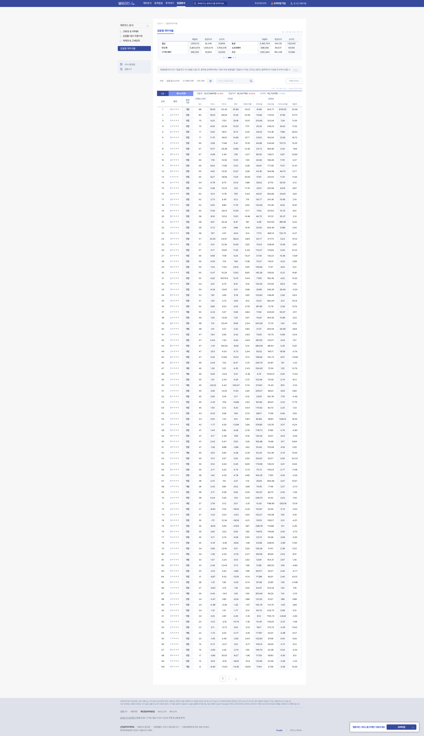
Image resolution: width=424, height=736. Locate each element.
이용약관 (133, 711)
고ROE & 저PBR (130, 31)
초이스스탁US (296, 730)
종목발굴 (158, 3)
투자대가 (170, 3)
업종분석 (181, 3)
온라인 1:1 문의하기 (128, 718)
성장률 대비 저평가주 (133, 36)
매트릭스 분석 (126, 25)
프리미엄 (401, 727)
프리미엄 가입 (280, 3)
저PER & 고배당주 (131, 40)
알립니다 (128, 69)
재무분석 (147, 3)
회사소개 (173, 711)
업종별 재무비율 (127, 48)
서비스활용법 (130, 64)
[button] (223, 57)
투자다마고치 (260, 3)
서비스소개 (162, 711)
